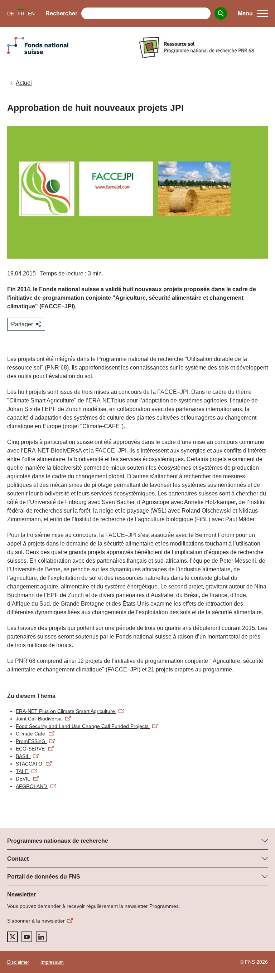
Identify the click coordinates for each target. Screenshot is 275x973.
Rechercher (61, 13)
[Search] (220, 13)
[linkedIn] (41, 937)
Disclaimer (18, 962)
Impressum (52, 962)
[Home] (203, 47)
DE (10, 13)
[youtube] (26, 937)
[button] (253, 14)
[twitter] (12, 937)
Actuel (24, 83)
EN (31, 13)
